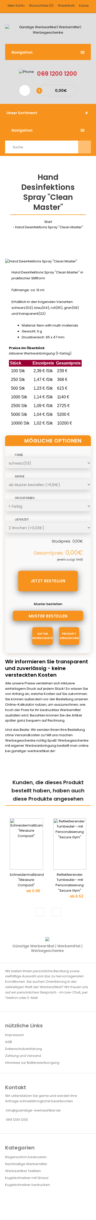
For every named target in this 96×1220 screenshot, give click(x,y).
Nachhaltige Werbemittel (26, 1164)
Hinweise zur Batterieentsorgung (32, 1062)
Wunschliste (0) (41, 5)
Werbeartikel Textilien (23, 1170)
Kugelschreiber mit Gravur (27, 1177)
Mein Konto (16, 5)
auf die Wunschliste (42, 636)
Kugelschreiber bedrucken (27, 1184)
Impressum (14, 1034)
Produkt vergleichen (69, 636)
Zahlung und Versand (23, 1055)
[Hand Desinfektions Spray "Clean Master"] (41, 261)
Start (48, 221)
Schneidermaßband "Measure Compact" (27, 880)
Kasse (84, 5)
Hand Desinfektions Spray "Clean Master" (49, 227)
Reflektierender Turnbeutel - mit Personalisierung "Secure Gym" (70, 882)
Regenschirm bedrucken (26, 1157)
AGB (8, 1041)
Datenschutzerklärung (23, 1048)
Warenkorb (66, 5)
